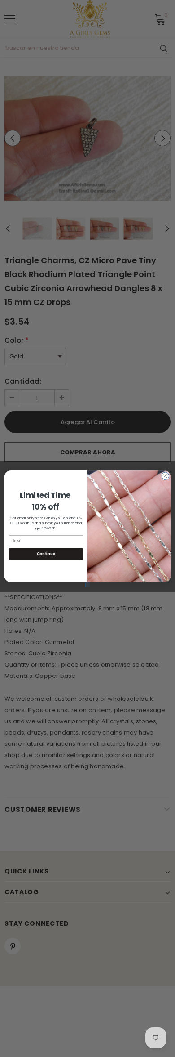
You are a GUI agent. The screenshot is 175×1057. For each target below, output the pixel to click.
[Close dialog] (165, 476)
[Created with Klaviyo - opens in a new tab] (87, 584)
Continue (46, 553)
